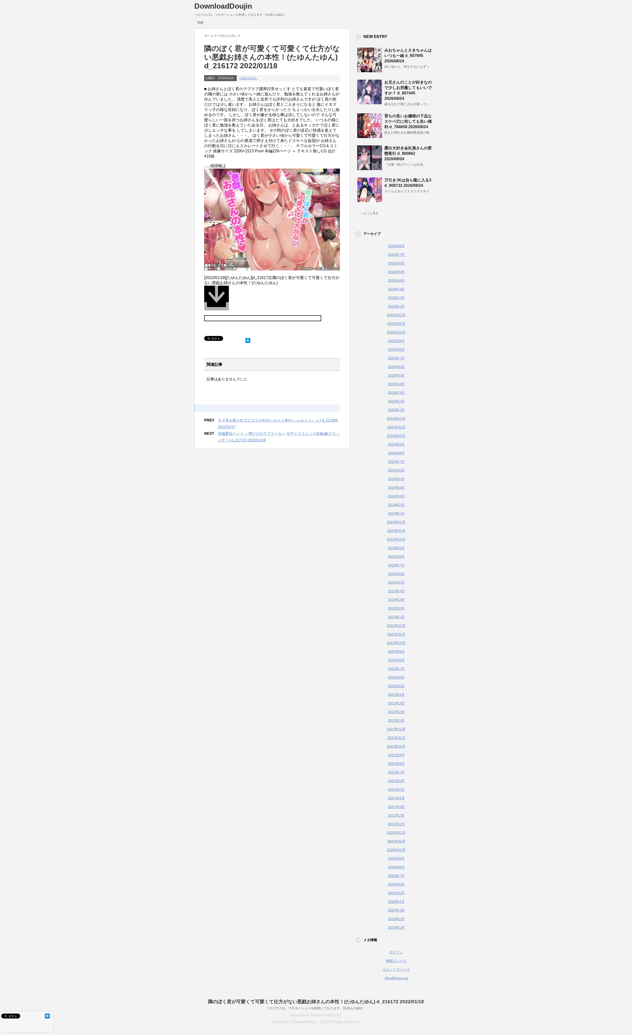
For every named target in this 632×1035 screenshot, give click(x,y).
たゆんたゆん (248, 78)
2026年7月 (396, 255)
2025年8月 (396, 349)
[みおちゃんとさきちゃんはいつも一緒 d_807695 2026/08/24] (369, 70)
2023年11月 (396, 531)
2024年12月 (396, 419)
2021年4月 (396, 798)
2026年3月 (396, 289)
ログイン (396, 952)
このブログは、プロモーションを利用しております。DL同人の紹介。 (316, 1008)
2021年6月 (396, 781)
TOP (200, 23)
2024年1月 (396, 513)
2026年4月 (396, 280)
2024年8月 (396, 453)
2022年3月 (396, 703)
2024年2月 (396, 505)
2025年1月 (396, 410)
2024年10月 (396, 436)
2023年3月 (396, 600)
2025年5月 (396, 375)
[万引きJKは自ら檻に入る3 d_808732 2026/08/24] (369, 200)
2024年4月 (396, 488)
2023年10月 (396, 539)
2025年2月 (396, 401)
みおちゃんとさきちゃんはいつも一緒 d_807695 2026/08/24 (408, 55)
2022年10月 (396, 643)
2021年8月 (396, 764)
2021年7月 (396, 772)
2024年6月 (396, 470)
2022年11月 (396, 634)
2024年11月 (396, 427)
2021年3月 (396, 807)
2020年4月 (396, 902)
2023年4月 (396, 591)
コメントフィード (396, 969)
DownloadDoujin (223, 6)
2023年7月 (396, 565)
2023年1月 (396, 617)
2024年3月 (396, 496)
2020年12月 (396, 833)
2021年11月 (396, 738)
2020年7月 (396, 876)
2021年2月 (396, 815)
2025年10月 (396, 332)
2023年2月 (396, 608)
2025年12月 (396, 315)
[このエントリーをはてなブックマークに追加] (247, 339)
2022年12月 (396, 626)
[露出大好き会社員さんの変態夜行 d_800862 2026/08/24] (369, 168)
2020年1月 (396, 928)
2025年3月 (396, 393)
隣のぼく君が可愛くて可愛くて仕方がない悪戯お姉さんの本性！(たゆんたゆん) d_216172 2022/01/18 (316, 1001)
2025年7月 (396, 358)
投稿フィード (396, 961)
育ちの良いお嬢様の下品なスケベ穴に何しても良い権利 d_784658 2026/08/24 (408, 121)
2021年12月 (396, 729)
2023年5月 (396, 582)
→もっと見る (369, 213)
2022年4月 (396, 695)
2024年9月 (396, 444)
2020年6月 (396, 884)
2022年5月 (396, 686)
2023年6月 (396, 574)
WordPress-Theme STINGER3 (316, 1015)
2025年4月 (396, 384)
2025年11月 (396, 324)
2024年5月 (396, 479)
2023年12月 (396, 522)
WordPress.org (396, 978)
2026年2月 (396, 298)
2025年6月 (396, 367)
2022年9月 (396, 651)
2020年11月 (396, 841)
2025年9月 (396, 341)
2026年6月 (396, 263)
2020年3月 (396, 910)
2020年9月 (396, 858)
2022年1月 (396, 720)
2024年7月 (396, 462)
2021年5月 (396, 789)
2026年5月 (396, 272)
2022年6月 (396, 677)
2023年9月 (396, 548)
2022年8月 (396, 660)
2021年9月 (396, 755)
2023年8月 (396, 557)
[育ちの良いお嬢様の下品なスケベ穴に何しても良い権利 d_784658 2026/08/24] (369, 136)
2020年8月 (396, 867)
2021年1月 (396, 824)
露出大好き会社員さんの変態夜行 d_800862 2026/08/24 (408, 153)
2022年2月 (396, 712)
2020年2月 (396, 919)
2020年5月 (396, 893)
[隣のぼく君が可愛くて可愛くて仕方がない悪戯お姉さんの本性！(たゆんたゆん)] (272, 300)
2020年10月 (396, 850)
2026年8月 (396, 246)
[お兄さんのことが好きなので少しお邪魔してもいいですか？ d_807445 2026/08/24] (369, 102)
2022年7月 (396, 669)
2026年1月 (396, 306)
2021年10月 (396, 746)
